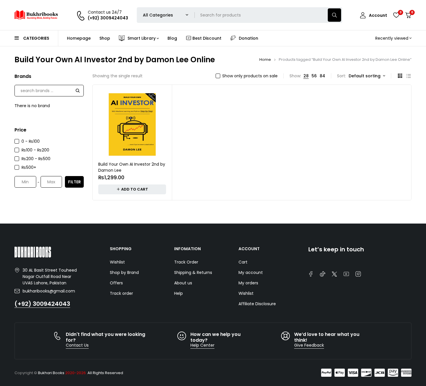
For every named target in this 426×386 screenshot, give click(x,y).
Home (265, 59)
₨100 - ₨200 (35, 150)
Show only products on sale (250, 75)
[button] (132, 189)
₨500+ (28, 167)
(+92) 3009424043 (42, 304)
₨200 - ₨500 (35, 159)
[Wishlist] (396, 15)
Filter (74, 182)
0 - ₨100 (30, 141)
